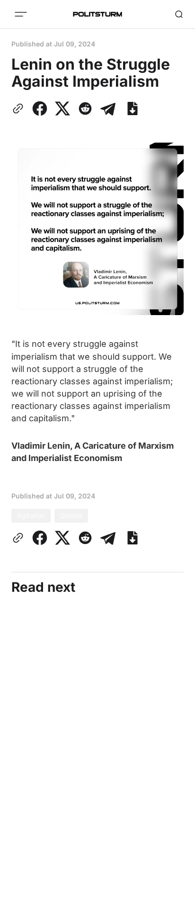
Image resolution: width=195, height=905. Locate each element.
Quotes (71, 515)
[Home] (97, 14)
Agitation (31, 515)
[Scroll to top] (176, 895)
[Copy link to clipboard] (19, 108)
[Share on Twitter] (62, 108)
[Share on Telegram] (108, 108)
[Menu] (20, 14)
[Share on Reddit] (85, 108)
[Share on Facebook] (39, 108)
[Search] (179, 14)
